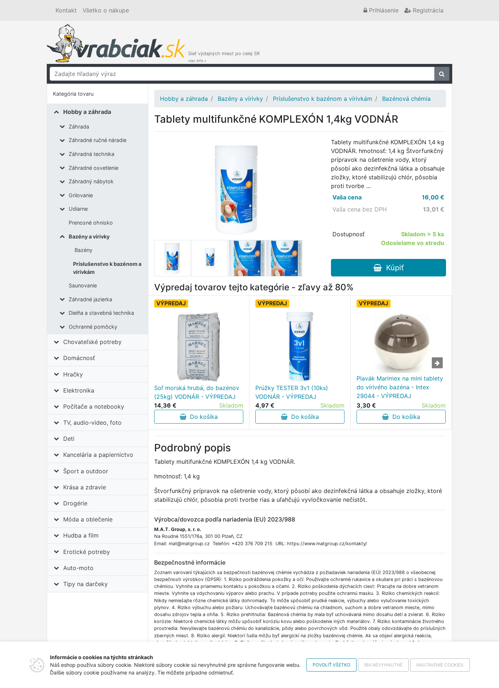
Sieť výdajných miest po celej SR (224, 57)
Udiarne (78, 209)
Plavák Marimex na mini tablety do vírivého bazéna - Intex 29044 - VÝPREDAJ (400, 387)
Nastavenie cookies (440, 665)
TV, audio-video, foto (92, 422)
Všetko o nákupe (106, 10)
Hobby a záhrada (87, 111)
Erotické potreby (86, 551)
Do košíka (202, 416)
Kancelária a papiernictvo (98, 454)
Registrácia (427, 10)
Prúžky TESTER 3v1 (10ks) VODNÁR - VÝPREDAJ (291, 392)
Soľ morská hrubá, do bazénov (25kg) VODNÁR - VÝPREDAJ (196, 392)
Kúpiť (393, 267)
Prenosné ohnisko (91, 222)
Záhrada (79, 126)
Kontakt (66, 10)
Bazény (83, 250)
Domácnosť (79, 358)
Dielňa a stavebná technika (101, 313)
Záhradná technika (91, 154)
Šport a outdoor (85, 471)
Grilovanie (81, 195)
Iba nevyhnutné (383, 665)
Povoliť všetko (331, 665)
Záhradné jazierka (90, 299)
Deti (69, 438)
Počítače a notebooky (93, 406)
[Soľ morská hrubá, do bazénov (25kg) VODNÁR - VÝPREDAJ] (198, 346)
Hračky (73, 374)
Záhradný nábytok (91, 181)
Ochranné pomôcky (93, 327)
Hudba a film (81, 535)
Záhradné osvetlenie (93, 168)
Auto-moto (78, 568)
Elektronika (78, 390)
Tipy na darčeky (85, 584)
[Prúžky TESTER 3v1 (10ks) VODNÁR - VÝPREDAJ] (299, 346)
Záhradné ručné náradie (97, 140)
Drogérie (75, 503)
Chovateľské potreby (92, 341)
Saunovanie (83, 285)
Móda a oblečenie (88, 519)
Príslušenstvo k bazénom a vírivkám (107, 268)
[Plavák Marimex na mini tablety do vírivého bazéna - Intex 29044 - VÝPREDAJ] (401, 341)
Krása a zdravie (84, 487)
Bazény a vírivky (89, 236)
